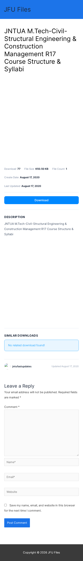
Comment (11, 407)
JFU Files (17, 9)
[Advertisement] (41, 119)
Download (41, 200)
